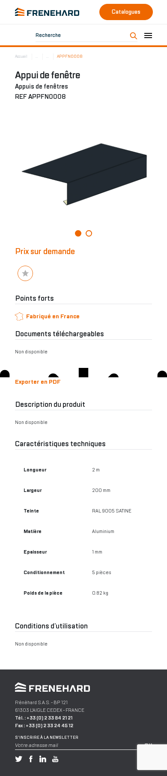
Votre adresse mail (36, 745)
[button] (78, 233)
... (37, 56)
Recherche (48, 35)
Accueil (21, 56)
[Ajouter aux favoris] (25, 273)
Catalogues (126, 12)
